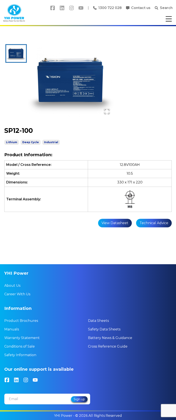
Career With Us (17, 294)
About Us (12, 286)
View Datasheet (115, 223)
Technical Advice (154, 223)
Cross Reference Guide (107, 346)
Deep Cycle (30, 142)
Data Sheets (98, 321)
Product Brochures (21, 321)
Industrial (51, 142)
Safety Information (20, 355)
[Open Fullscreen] (107, 111)
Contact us (140, 8)
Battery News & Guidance (110, 338)
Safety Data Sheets (104, 329)
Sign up (79, 399)
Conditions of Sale (19, 346)
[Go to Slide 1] (16, 53)
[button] (71, 81)
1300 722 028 (110, 8)
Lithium (11, 142)
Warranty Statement (22, 338)
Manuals (11, 329)
